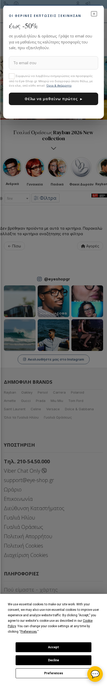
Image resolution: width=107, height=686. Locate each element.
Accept (53, 647)
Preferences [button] (29, 631)
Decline (53, 660)
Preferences (53, 673)
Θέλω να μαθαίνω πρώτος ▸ (53, 98)
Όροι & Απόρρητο (58, 85)
